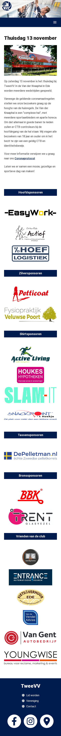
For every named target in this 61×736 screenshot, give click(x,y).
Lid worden (32, 695)
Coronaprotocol (25, 158)
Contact (31, 706)
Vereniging (32, 700)
